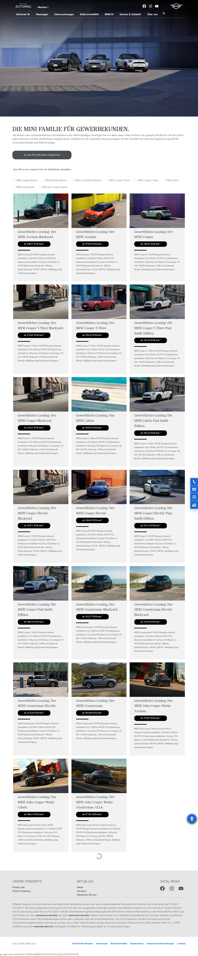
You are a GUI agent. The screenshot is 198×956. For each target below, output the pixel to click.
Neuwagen (42, 14)
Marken (42, 7)
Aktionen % (23, 14)
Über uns (152, 14)
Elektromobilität (89, 14)
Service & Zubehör (130, 14)
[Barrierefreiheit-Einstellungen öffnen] (191, 818)
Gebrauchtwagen (64, 14)
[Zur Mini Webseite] (176, 6)
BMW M (109, 14)
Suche (163, 13)
